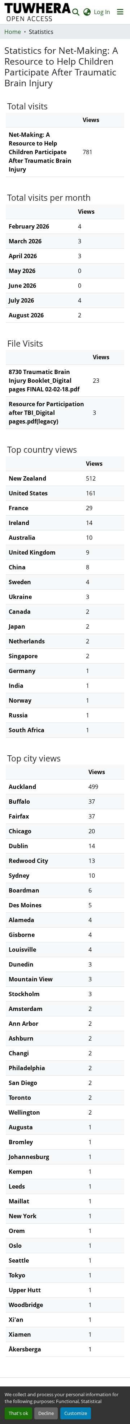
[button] (37, 12)
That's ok (18, 1413)
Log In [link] (102, 12)
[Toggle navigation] (120, 12)
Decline (46, 1413)
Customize (75, 1413)
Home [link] (12, 32)
